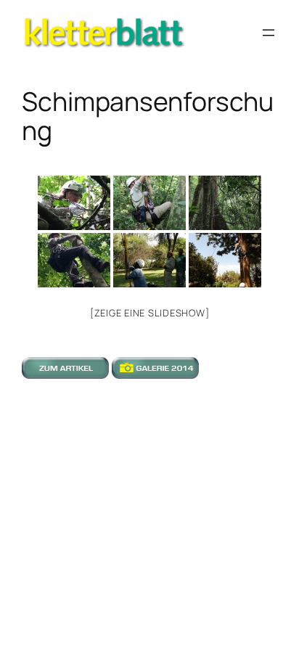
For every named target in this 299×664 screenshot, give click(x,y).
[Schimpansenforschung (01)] (74, 203)
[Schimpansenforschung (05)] (149, 260)
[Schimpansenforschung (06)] (225, 260)
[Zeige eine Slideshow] (150, 312)
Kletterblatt (50, 22)
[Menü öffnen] (268, 32)
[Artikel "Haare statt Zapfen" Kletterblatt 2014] (65, 373)
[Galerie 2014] (155, 373)
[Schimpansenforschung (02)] (149, 203)
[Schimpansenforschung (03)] (225, 203)
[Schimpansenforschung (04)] (74, 260)
